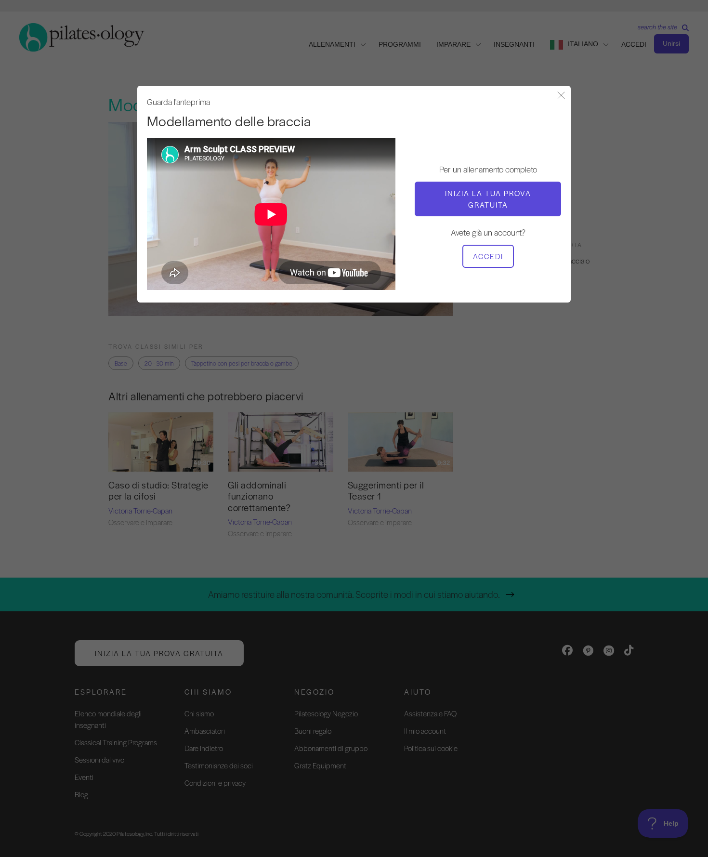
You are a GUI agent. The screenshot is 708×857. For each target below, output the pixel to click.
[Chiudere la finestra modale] (561, 96)
